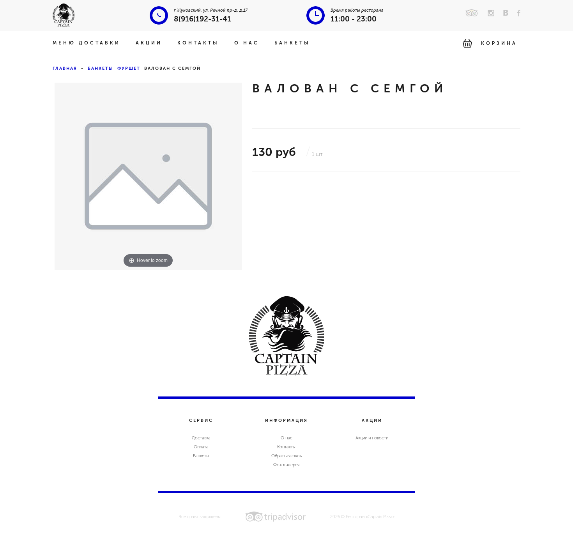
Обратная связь (286, 455)
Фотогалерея (286, 464)
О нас (246, 43)
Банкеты (292, 43)
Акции (149, 43)
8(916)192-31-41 (202, 18)
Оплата (201, 446)
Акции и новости (371, 438)
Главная (65, 68)
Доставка (201, 438)
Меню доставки (86, 43)
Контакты (198, 43)
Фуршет (128, 68)
